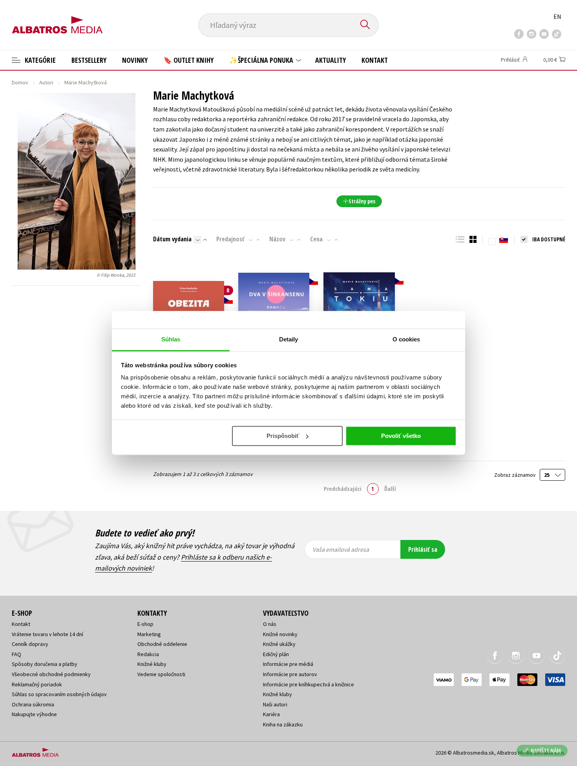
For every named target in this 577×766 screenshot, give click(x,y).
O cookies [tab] (406, 339)
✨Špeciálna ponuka (262, 60)
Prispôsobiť (283, 435)
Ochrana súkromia (33, 704)
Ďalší (390, 488)
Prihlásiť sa (422, 549)
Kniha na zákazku (283, 724)
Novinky (135, 60)
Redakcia (148, 654)
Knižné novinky (280, 634)
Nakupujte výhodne (34, 714)
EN (557, 16)
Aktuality (330, 60)
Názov (277, 239)
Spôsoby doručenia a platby (44, 664)
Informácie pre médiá (288, 664)
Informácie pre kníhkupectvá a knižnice (308, 684)
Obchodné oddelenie (162, 643)
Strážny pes (362, 201)
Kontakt (375, 60)
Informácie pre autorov (290, 674)
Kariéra (271, 714)
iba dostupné (548, 239)
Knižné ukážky (279, 643)
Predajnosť (230, 239)
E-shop (145, 623)
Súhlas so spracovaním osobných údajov (59, 694)
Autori (46, 82)
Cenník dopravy (30, 643)
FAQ (16, 654)
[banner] (57, 18)
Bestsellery (88, 60)
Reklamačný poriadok (37, 684)
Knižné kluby (151, 664)
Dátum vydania (172, 239)
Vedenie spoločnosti (161, 674)
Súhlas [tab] (171, 339)
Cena (316, 239)
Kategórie (39, 60)
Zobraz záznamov (515, 475)
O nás (269, 623)
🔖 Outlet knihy (188, 60)
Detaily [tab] (288, 339)
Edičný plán (276, 654)
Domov (20, 82)
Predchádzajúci (343, 488)
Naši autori (275, 704)
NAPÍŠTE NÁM (546, 750)
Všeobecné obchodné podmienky (51, 674)
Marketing (149, 634)
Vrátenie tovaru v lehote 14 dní (47, 634)
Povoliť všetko (401, 435)
